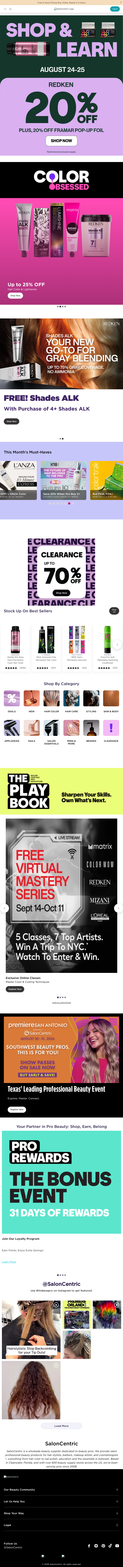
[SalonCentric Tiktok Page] (110, 1546)
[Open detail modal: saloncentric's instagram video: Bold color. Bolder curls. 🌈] (107, 1315)
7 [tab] (73, 503)
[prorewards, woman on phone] (61, 1182)
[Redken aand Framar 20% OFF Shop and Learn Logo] (61, 85)
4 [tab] (65, 306)
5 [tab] (65, 503)
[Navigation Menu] (5, 9)
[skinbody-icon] (111, 698)
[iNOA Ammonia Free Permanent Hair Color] (46, 639)
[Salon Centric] (64, 9)
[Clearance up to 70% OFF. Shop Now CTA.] (61, 572)
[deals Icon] (12, 698)
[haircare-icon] (71, 698)
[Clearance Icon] (111, 728)
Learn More (9, 1261)
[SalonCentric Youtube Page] (117, 1546)
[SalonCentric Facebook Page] (89, 1546)
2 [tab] (60, 306)
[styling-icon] (91, 698)
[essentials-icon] (52, 728)
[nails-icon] (32, 728)
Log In (115, 9)
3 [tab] (62, 306)
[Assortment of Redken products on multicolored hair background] (61, 353)
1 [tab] (58, 307)
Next (121, 2)
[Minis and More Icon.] (71, 728)
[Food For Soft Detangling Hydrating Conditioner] (107, 639)
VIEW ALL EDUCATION (61, 1003)
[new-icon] (32, 698)
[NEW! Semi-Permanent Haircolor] (77, 639)
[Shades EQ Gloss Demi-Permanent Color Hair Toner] (15, 639)
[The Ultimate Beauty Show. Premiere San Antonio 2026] (61, 1050)
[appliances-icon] (12, 728)
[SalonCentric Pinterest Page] (103, 1546)
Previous (4, 908)
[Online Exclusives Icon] (91, 728)
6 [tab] (69, 503)
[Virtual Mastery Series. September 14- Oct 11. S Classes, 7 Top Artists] (61, 896)
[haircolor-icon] (52, 698)
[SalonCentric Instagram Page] (96, 1546)
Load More (55, 1426)
